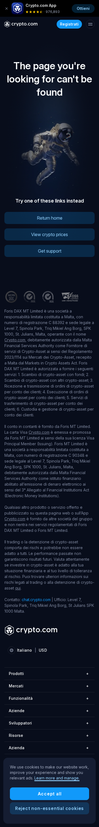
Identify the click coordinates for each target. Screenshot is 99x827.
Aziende (49, 710)
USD (43, 650)
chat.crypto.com (36, 599)
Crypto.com (14, 340)
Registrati (69, 24)
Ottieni (83, 8)
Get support (49, 251)
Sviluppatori (49, 723)
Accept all (50, 793)
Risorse (49, 735)
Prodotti (49, 673)
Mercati (49, 686)
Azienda (49, 747)
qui (18, 588)
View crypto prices (49, 234)
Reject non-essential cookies (49, 808)
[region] (49, 791)
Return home (49, 218)
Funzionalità (49, 698)
